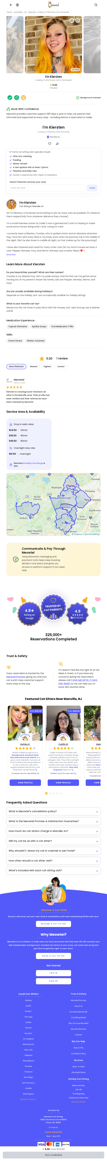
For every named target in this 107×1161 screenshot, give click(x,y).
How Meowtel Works (78, 1012)
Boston (28, 1011)
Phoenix (28, 1066)
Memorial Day (78, 1085)
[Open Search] (96, 5)
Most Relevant (16, 366)
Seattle (28, 1088)
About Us (79, 1006)
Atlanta (28, 1000)
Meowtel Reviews (78, 1029)
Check (92, 188)
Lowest (61, 366)
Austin (28, 1006)
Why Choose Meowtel (78, 1023)
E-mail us (53, 1127)
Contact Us (53, 1110)
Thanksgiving (78, 1094)
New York (29, 1050)
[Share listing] (71, 20)
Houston (28, 1033)
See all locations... (28, 1099)
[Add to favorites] (77, 20)
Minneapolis (28, 1044)
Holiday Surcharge (33, 463)
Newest (33, 366)
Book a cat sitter (53, 956)
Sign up (53, 981)
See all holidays (78, 1102)
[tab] (46, 793)
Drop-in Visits (79, 1066)
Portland (28, 1072)
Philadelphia (28, 1061)
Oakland (28, 1055)
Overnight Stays (78, 1072)
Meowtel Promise (15, 676)
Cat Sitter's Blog (78, 1053)
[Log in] (17, 5)
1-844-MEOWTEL (53, 1132)
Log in (53, 973)
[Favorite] (50, 143)
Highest (47, 366)
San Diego (28, 1077)
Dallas (28, 1022)
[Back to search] (11, 5)
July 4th (78, 1089)
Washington (28, 1094)
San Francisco (28, 1083)
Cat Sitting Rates (78, 1017)
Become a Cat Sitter (53, 924)
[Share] (57, 143)
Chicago (28, 1017)
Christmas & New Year (78, 1098)
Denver (28, 1028)
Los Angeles (28, 1039)
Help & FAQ (78, 1048)
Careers (78, 1035)
